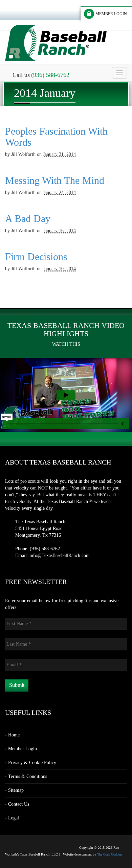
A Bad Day (27, 218)
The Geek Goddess (110, 854)
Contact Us (18, 804)
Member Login (22, 748)
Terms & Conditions (27, 776)
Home (14, 734)
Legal (13, 817)
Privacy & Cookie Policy (32, 762)
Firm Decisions (36, 256)
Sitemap (16, 790)
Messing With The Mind (54, 180)
